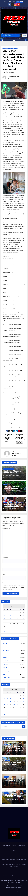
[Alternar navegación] (13, 40)
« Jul (4, 631)
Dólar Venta (5, 647)
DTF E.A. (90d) (6, 677)
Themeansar (14, 847)
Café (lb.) (5, 667)
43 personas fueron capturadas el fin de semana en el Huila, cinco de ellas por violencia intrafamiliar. (19, 439)
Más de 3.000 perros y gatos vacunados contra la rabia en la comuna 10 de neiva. (14, 881)
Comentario (6, 528)
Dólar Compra (6, 650)
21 (17, 621)
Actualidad (5, 48)
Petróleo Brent (6, 660)
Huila (17, 48)
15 (20, 618)
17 (4, 621)
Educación (12, 48)
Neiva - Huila (6, 760)
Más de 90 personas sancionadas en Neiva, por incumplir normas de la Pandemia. (14, 886)
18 (7, 621)
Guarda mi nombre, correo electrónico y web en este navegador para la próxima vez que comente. (14, 587)
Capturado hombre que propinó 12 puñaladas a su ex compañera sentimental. (14, 870)
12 (10, 618)
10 (4, 618)
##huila (20, 78)
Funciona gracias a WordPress (10, 845)
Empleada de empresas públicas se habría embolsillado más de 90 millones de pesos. (14, 876)
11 (7, 618)
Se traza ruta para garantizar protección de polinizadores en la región (14, 891)
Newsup (22, 845)
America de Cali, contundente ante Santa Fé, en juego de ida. (14, 860)
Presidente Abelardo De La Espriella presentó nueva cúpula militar (14, 780)
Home (14, 850)
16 (23, 618)
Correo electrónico (8, 566)
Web (4, 574)
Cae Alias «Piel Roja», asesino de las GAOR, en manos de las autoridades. (14, 865)
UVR (4, 674)
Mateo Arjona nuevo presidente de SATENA (13, 796)
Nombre (5, 557)
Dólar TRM (5, 643)
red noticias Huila (14, 76)
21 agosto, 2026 (9, 750)
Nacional (6, 776)
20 (14, 621)
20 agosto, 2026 (9, 783)
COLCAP (5, 657)
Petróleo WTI (6, 664)
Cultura (6, 502)
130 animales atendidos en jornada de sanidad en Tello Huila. (14, 854)
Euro (4, 653)
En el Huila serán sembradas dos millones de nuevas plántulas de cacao (9, 438)
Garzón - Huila (7, 744)
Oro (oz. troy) (6, 671)
